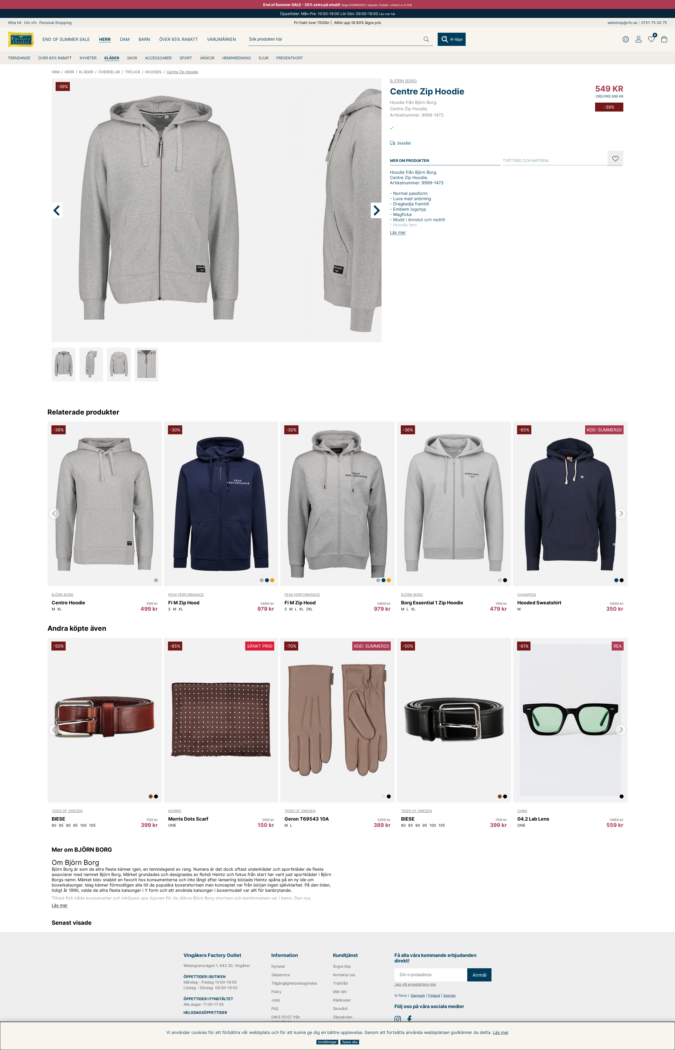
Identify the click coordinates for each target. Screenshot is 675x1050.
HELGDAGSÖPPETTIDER (205, 1012)
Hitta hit (14, 22)
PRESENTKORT (289, 58)
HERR (105, 39)
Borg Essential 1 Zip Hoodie (432, 602)
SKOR (132, 58)
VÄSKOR (207, 58)
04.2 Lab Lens (533, 819)
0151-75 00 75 (654, 22)
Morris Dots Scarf (188, 819)
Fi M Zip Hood (183, 602)
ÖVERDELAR (109, 72)
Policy (276, 991)
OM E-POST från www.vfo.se (285, 1019)
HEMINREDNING (236, 58)
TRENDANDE (19, 58)
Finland (434, 995)
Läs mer (501, 1032)
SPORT (186, 58)
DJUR (263, 58)
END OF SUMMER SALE (66, 39)
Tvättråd (340, 983)
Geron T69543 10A (307, 819)
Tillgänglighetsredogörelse (293, 983)
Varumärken (221, 39)
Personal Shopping (55, 22)
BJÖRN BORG (403, 81)
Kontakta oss (344, 974)
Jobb (275, 1000)
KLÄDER (111, 58)
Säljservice (280, 974)
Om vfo (30, 22)
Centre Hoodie (68, 602)
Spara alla (349, 1042)
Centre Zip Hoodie (182, 72)
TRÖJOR (132, 72)
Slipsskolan (342, 1017)
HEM (56, 72)
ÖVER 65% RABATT (55, 58)
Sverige (449, 995)
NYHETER (88, 58)
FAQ (274, 1008)
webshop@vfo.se (622, 22)
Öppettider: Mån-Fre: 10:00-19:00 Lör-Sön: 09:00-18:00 (337, 13)
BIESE (58, 819)
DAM (124, 39)
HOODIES (153, 72)
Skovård (340, 1008)
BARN (144, 39)
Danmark (418, 995)
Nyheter (278, 966)
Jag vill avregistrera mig (415, 984)
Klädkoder (342, 1000)
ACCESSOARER (158, 58)
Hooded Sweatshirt (539, 602)
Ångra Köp (342, 966)
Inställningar (327, 1042)
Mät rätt (340, 991)
